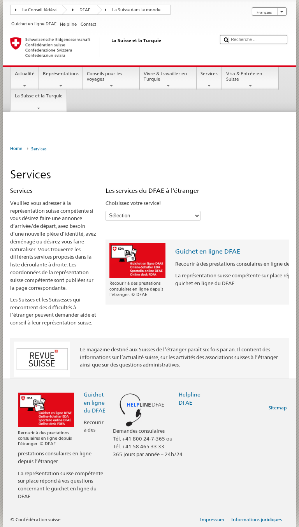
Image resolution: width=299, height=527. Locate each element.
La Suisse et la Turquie (39, 96)
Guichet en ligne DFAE (207, 251)
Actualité (25, 73)
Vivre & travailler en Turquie (165, 76)
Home (16, 148)
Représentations (61, 73)
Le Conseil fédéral (40, 9)
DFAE (84, 9)
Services (209, 73)
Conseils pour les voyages (104, 76)
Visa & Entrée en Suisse (244, 76)
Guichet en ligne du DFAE (95, 402)
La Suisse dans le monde (136, 9)
